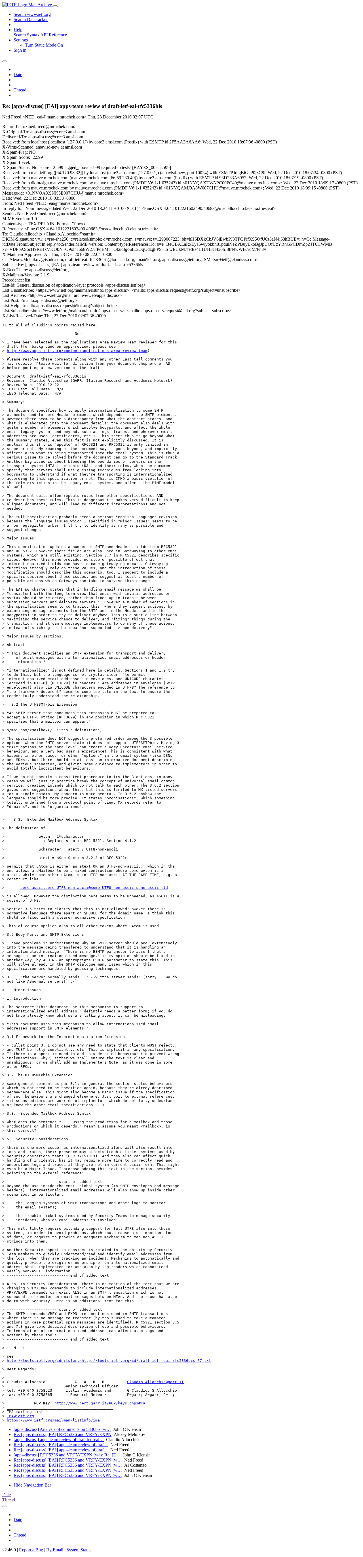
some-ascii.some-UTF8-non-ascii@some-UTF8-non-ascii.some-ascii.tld (94, 887)
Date (18, 74)
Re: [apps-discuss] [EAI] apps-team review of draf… (61, 1444)
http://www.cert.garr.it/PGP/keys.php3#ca (99, 1403)
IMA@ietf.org (20, 1416)
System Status (78, 1549)
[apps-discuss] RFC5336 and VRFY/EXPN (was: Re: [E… (67, 1454)
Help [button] (18, 29)
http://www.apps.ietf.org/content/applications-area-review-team (77, 351)
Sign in (20, 50)
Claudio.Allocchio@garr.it (155, 1382)
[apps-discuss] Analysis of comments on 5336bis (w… (62, 1429)
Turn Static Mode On (44, 45)
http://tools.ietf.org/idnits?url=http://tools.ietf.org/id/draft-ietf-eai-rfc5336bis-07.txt (109, 1360)
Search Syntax (26, 34)
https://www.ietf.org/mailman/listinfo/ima (53, 1420)
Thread (20, 89)
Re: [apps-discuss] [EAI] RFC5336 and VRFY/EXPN (62, 1434)
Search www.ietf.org (32, 14)
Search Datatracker (31, 19)
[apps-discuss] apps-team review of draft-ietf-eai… (59, 1439)
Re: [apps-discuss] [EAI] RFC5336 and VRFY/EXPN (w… (68, 1460)
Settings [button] (21, 39)
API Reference (53, 34)
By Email (54, 1549)
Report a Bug (31, 1549)
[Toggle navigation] (55, 6)
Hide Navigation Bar (32, 1485)
